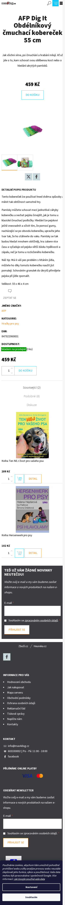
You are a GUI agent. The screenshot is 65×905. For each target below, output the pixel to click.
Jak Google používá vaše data (29, 879)
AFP (4, 311)
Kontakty (12, 724)
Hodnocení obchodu (19, 682)
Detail (33, 479)
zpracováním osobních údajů (41, 620)
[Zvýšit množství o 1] (11, 368)
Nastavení (31, 887)
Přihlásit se (17, 630)
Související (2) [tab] (32, 387)
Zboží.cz (23, 646)
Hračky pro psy (10, 324)
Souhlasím (31, 897)
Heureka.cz (40, 646)
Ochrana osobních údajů (21, 703)
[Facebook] (36, 176)
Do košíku (32, 95)
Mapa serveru (15, 693)
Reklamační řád (16, 709)
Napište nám (14, 719)
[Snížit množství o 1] (11, 373)
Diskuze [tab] (32, 405)
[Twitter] (28, 176)
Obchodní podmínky (18, 698)
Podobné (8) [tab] (32, 396)
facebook (13, 757)
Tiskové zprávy (15, 714)
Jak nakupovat (15, 687)
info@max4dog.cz (18, 746)
